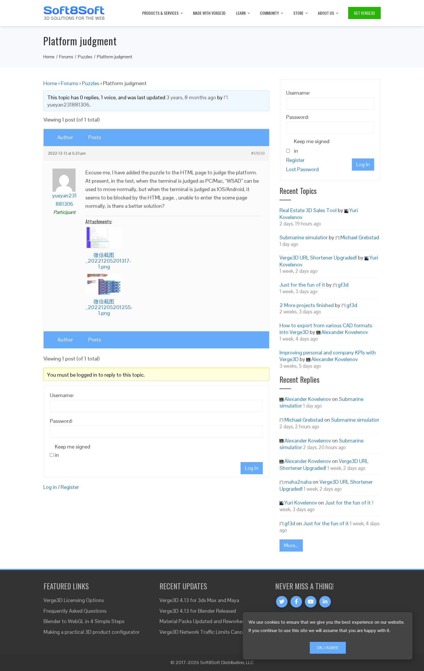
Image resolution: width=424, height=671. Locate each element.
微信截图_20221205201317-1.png (108, 261)
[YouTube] (310, 602)
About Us (326, 13)
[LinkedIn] (325, 602)
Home (50, 83)
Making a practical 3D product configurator (92, 632)
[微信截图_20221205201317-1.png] (103, 237)
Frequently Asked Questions (75, 611)
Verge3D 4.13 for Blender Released (198, 611)
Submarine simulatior (303, 237)
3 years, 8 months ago (191, 97)
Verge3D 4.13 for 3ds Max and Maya (199, 600)
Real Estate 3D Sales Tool (308, 210)
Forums (69, 83)
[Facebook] (296, 602)
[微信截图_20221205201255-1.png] (103, 284)
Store (298, 13)
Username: (62, 395)
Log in (50, 487)
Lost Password (302, 169)
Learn (240, 13)
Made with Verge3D (209, 13)
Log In (251, 468)
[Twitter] (282, 602)
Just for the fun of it (302, 284)
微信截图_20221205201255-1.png (108, 307)
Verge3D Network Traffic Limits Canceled (206, 632)
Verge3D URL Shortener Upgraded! (318, 257)
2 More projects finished (306, 305)
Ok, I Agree (328, 647)
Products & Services (160, 13)
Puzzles (90, 83)
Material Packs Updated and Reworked (202, 621)
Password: (61, 421)
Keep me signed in (72, 450)
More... (291, 545)
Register (70, 487)
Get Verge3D (364, 13)
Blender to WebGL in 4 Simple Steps (84, 621)
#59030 (258, 153)
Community (269, 13)
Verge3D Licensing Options (74, 600)
